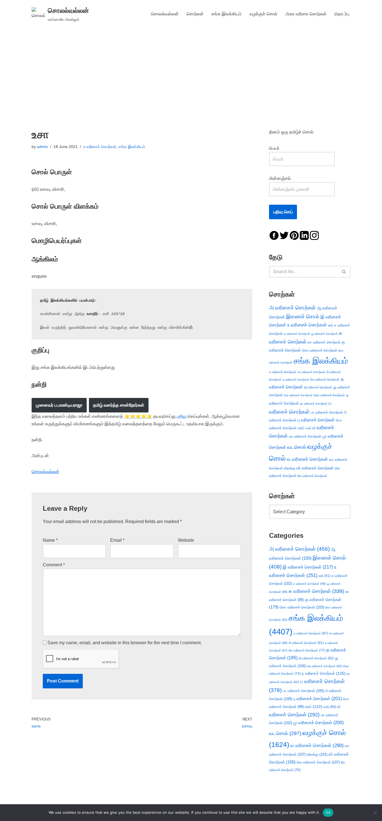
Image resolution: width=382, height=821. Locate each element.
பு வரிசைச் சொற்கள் (316, 419)
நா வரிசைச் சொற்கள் (313, 403)
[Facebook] (274, 235)
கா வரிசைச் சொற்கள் (324, 342)
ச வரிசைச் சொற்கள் (282, 372)
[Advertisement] (191, 69)
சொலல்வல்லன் (165, 13)
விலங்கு (289, 468)
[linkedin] (304, 235)
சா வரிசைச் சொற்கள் (311, 372)
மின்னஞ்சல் (280, 178)
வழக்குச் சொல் (263, 13)
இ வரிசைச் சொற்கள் (308, 566)
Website (186, 540)
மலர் (308, 428)
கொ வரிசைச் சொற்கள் (319, 350)
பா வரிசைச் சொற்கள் (327, 412)
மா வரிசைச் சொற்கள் (305, 436)
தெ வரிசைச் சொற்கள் (298, 395)
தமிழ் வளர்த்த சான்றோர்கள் (118, 405)
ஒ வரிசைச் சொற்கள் (324, 333)
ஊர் (330, 325)
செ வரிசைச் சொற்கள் (325, 379)
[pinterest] (294, 235)
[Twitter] (284, 235)
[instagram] (314, 235)
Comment (54, 564)
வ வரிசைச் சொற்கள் (307, 459)
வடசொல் (296, 447)
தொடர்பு (341, 13)
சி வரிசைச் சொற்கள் (306, 643)
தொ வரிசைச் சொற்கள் (329, 395)
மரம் (301, 428)
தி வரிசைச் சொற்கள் (318, 387)
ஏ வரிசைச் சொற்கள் (297, 333)
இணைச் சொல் (302, 316)
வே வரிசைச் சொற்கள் (312, 476)
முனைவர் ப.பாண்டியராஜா (59, 405)
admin (42, 146)
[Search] (344, 272)
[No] (375, 812)
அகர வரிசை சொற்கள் (306, 13)
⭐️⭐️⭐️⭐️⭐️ (138, 416)
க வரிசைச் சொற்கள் (316, 591)
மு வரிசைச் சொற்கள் (318, 722)
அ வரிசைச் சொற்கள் (292, 307)
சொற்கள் (195, 13)
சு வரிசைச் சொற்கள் (296, 379)
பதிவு (181, 416)
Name (50, 540)
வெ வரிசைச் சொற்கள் (318, 762)
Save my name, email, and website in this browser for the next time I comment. (125, 642)
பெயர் (280, 148)
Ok (328, 812)
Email (117, 540)
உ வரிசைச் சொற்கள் (99, 146)
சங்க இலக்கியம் (226, 13)
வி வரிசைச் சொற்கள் (315, 468)
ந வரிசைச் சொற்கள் (324, 673)
